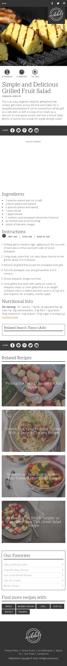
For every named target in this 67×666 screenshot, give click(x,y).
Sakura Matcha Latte (15, 564)
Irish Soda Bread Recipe (18, 575)
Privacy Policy (12, 650)
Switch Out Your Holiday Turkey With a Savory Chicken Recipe (34, 431)
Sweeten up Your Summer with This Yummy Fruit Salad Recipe (33, 476)
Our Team (29, 653)
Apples (9, 606)
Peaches (9, 612)
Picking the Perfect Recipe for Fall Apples (33, 385)
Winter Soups (12, 585)
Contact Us (42, 653)
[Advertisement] (33, 164)
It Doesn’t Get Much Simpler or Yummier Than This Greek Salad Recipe (33, 522)
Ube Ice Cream (12, 580)
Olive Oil (57, 606)
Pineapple (22, 612)
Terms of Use (28, 650)
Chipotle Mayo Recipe (16, 569)
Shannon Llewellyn (11, 96)
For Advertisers (45, 650)
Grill (43, 606)
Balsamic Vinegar (26, 606)
